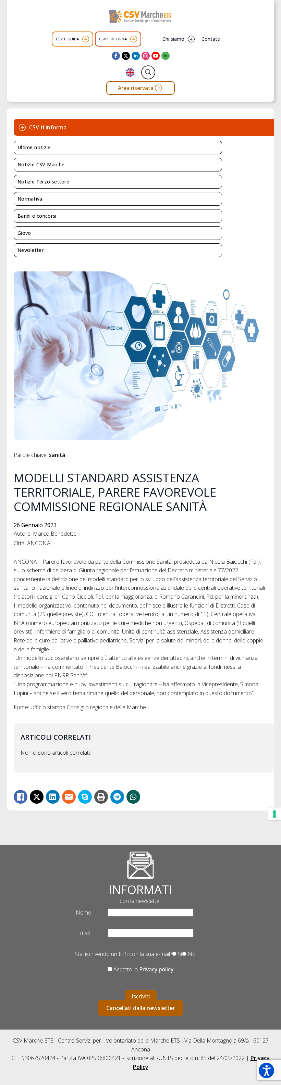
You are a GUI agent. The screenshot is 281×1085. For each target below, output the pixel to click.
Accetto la (142, 969)
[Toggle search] (148, 72)
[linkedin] (136, 56)
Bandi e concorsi (37, 216)
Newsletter (30, 250)
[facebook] (116, 56)
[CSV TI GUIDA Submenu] (86, 39)
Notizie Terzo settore (43, 181)
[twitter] (126, 56)
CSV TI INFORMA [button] (113, 39)
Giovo (24, 233)
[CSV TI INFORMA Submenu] (133, 39)
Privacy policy (156, 969)
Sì (179, 954)
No (191, 954)
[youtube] (155, 56)
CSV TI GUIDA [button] (67, 39)
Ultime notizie (34, 147)
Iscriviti (141, 996)
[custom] (165, 56)
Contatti (210, 39)
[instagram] (146, 56)
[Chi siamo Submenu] (191, 39)
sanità (57, 455)
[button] (266, 1070)
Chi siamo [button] (173, 39)
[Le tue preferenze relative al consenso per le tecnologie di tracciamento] (274, 813)
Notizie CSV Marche (40, 164)
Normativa (29, 198)
